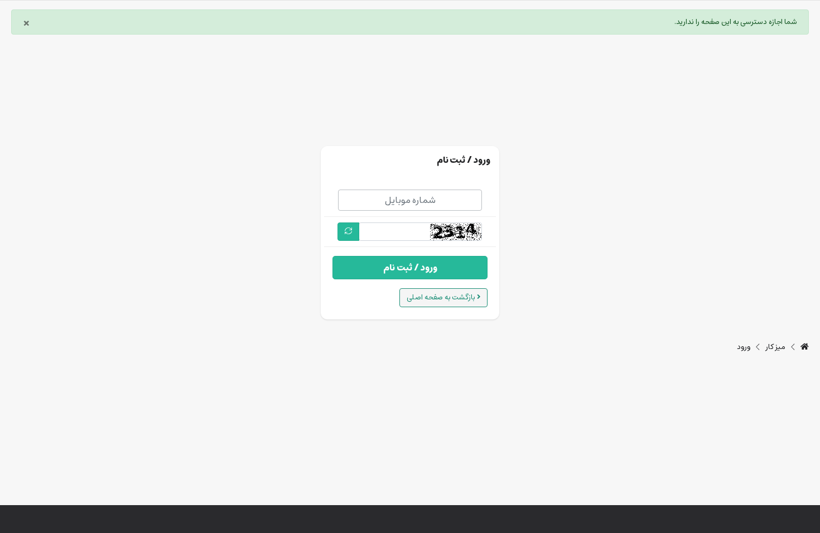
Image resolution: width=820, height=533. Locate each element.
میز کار (775, 347)
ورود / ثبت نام (410, 267)
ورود (743, 347)
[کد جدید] (348, 231)
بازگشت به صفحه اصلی (442, 297)
